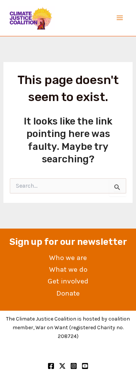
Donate (68, 293)
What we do (68, 269)
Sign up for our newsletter (68, 242)
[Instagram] (73, 366)
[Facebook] (51, 366)
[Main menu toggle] (120, 18)
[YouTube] (85, 366)
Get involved (68, 281)
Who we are (68, 258)
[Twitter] (62, 366)
